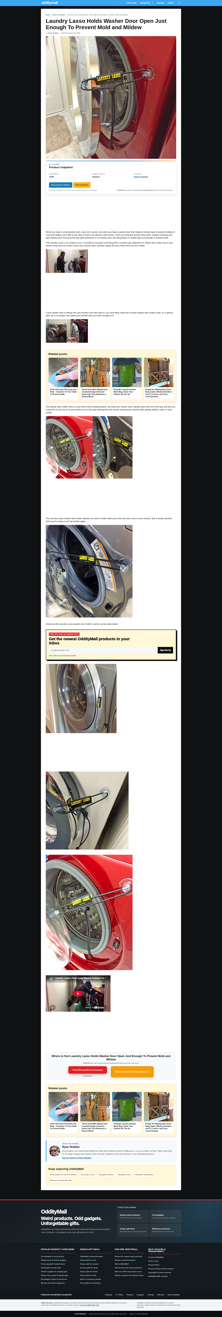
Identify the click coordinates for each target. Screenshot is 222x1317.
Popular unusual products (125, 1260)
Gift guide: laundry (106, 1175)
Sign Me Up (165, 650)
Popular (160, 3)
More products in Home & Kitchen (63, 1175)
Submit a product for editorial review (129, 1275)
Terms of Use (153, 1261)
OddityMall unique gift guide (91, 1256)
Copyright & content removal (159, 1272)
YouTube (151, 1295)
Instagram (140, 1295)
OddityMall (54, 1211)
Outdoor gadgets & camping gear (54, 1271)
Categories (145, 3)
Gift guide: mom (124, 1175)
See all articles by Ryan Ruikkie (76, 1158)
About (171, 3)
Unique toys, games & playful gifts (54, 1275)
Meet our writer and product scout (128, 1271)
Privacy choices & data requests (161, 1269)
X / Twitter (119, 1295)
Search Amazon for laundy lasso (132, 1072)
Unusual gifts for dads (89, 1268)
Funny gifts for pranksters (90, 1283)
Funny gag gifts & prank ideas (53, 1264)
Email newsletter (174, 1295)
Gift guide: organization (144, 1175)
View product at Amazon (60, 185)
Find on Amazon (82, 185)
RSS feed (160, 1295)
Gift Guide (131, 3)
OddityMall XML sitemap (157, 1276)
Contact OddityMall (155, 1257)
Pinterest (130, 1295)
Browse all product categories (53, 1283)
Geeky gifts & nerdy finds (51, 1268)
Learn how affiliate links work (89, 1305)
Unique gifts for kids (88, 1275)
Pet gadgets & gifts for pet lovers (54, 1279)
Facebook (108, 1295)
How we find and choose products (128, 1268)
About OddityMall (122, 1264)
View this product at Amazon (87, 1070)
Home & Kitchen (58, 15)
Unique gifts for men (88, 1260)
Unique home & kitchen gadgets (53, 1260)
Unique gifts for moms (89, 1271)
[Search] (179, 3)
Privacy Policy (153, 1265)
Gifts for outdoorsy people (90, 1279)
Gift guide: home (87, 1175)
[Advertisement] (111, 213)
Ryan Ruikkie (53, 33)
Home (48, 15)
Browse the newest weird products (128, 1256)
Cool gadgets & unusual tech (52, 1256)
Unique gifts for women (89, 1264)
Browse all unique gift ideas (61, 1180)
